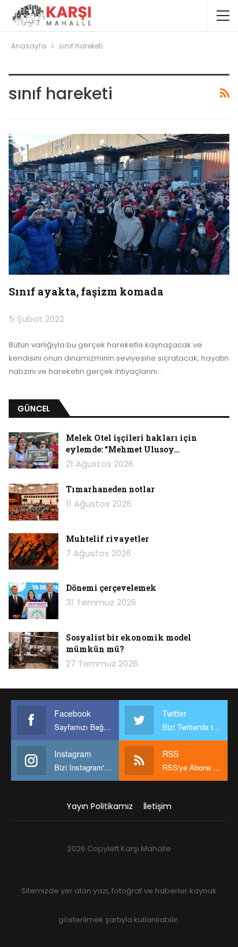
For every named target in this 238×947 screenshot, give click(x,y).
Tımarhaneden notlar (110, 489)
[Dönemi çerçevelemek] (33, 600)
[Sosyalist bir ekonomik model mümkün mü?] (33, 650)
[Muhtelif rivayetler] (33, 551)
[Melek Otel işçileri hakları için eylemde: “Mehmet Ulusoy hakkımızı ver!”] (33, 450)
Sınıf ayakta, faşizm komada (86, 291)
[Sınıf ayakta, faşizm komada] (119, 204)
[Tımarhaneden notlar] (33, 502)
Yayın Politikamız (99, 806)
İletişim (157, 806)
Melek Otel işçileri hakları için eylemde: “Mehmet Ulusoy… (131, 443)
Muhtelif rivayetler (107, 538)
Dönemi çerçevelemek (111, 587)
